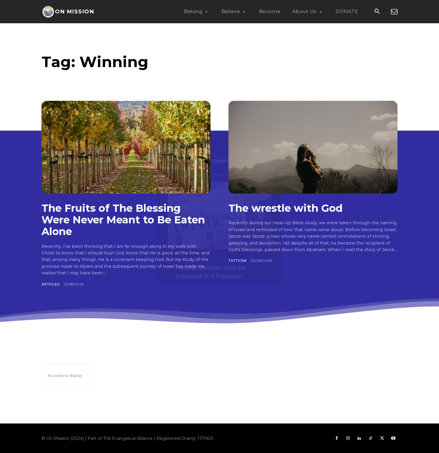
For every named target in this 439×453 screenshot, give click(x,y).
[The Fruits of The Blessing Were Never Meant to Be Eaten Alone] (126, 147)
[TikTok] (370, 438)
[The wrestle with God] (312, 147)
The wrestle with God (285, 208)
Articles (50, 284)
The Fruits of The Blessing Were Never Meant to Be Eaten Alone (123, 220)
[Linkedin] (359, 438)
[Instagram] (348, 438)
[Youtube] (393, 438)
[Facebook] (336, 438)
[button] (377, 12)
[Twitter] (382, 438)
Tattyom (237, 261)
